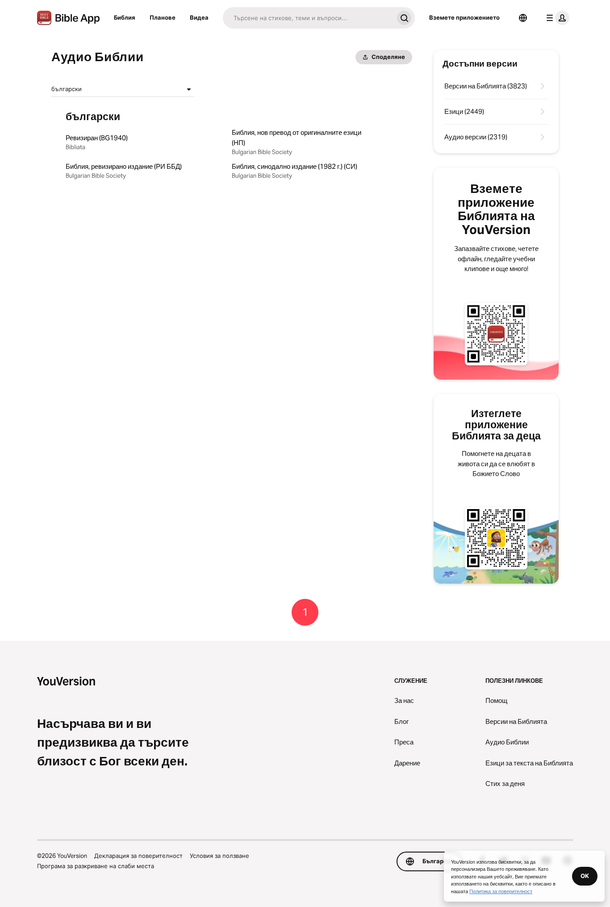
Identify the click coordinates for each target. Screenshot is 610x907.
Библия (124, 17)
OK (585, 875)
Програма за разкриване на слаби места (95, 865)
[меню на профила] (556, 18)
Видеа (199, 17)
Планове (162, 17)
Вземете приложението (464, 17)
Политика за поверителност (500, 890)
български (66, 88)
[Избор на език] (523, 18)
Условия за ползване (219, 855)
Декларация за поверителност (138, 855)
